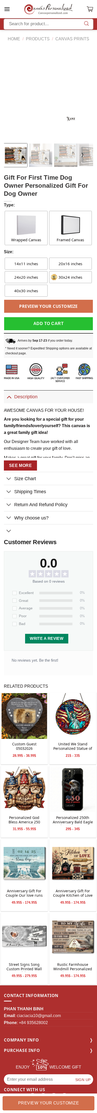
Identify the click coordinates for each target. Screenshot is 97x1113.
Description (26, 396)
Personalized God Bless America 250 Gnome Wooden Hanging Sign (24, 820)
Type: (9, 205)
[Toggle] (9, 396)
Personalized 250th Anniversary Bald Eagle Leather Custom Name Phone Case (73, 820)
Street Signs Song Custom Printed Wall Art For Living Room (24, 967)
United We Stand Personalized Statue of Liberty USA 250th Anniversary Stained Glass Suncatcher (72, 746)
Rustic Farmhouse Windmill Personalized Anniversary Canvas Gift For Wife (72, 967)
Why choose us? (31, 517)
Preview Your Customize (48, 306)
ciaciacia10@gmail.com (39, 1015)
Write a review (46, 638)
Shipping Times (30, 491)
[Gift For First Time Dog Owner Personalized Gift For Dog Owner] (24, 716)
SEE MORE (20, 465)
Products (38, 39)
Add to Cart (48, 323)
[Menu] (7, 9)
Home (14, 39)
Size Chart (25, 478)
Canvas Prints (72, 39)
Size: (8, 252)
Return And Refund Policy (41, 504)
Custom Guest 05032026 (24, 746)
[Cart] (90, 9)
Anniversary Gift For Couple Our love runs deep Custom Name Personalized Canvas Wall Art (24, 893)
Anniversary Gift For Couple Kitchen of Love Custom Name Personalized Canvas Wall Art (73, 893)
